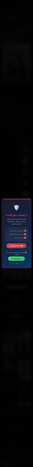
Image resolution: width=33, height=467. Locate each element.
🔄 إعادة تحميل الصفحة (16, 246)
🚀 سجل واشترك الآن (16, 258)
